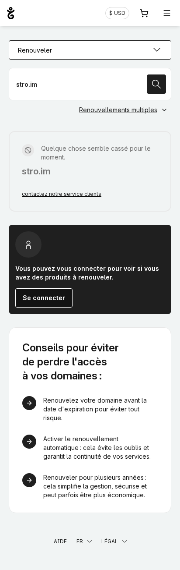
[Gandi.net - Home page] (10, 13)
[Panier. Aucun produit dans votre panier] (144, 13)
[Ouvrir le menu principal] (167, 13)
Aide (60, 541)
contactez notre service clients (61, 194)
